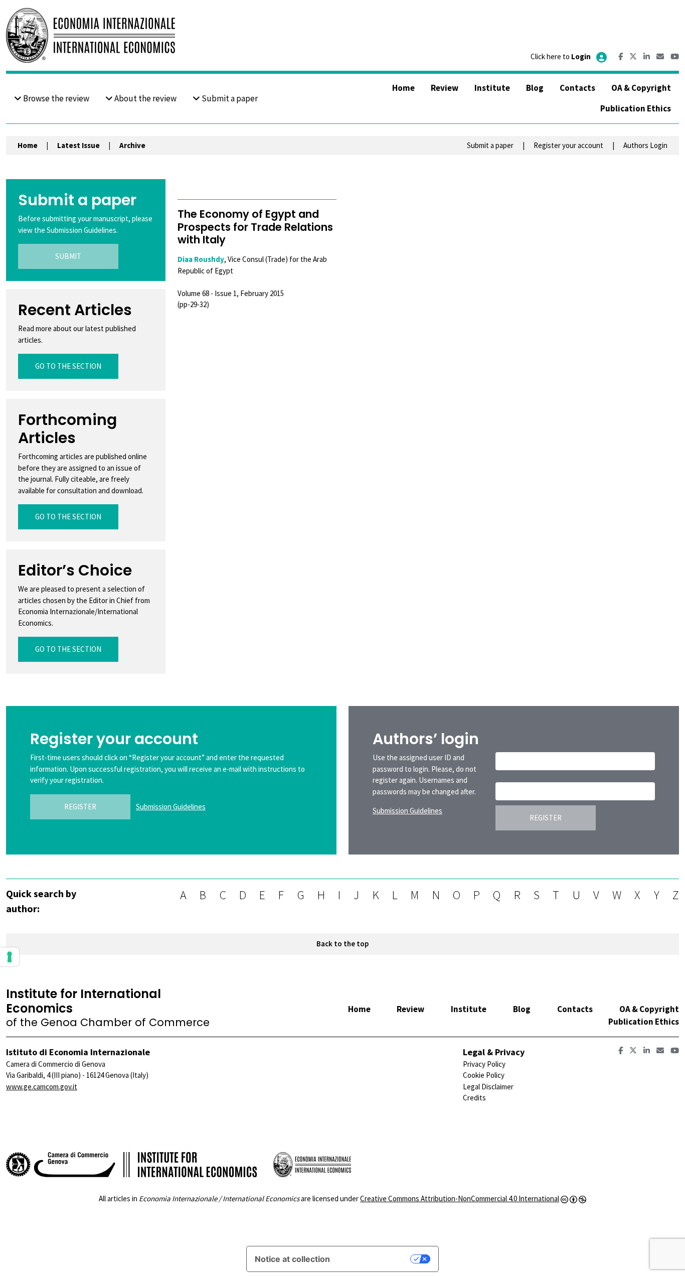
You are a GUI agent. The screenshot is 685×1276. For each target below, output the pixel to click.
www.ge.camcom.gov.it (41, 1086)
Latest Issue (78, 145)
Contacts (577, 87)
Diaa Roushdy (201, 259)
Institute (492, 87)
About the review (145, 98)
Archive (132, 145)
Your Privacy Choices (375, 1259)
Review (444, 87)
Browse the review (55, 98)
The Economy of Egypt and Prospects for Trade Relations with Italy (255, 226)
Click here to (561, 56)
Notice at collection (292, 1259)
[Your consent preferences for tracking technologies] (9, 956)
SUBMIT (68, 256)
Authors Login (645, 145)
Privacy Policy (484, 1064)
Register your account (568, 145)
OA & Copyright (641, 87)
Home (403, 87)
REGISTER (80, 806)
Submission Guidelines (171, 806)
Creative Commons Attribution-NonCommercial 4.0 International (459, 1198)
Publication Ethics (635, 108)
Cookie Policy (483, 1075)
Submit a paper (229, 98)
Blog (535, 87)
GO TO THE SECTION (68, 366)
